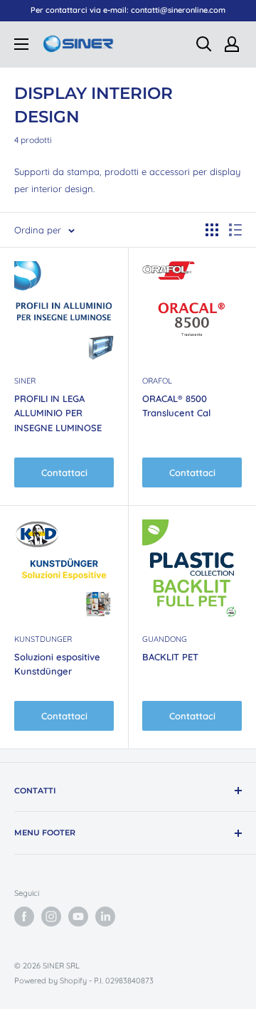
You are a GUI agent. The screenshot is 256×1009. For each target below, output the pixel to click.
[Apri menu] (21, 44)
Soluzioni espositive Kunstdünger (57, 664)
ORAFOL (157, 381)
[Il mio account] (232, 44)
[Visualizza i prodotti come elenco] (235, 229)
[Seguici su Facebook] (24, 916)
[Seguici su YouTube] (78, 916)
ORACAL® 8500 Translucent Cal (176, 405)
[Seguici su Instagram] (51, 916)
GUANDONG (164, 639)
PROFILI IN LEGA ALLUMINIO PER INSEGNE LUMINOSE (58, 413)
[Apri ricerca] (204, 44)
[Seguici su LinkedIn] (105, 916)
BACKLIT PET (170, 656)
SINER (25, 381)
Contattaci (64, 472)
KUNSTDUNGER (43, 639)
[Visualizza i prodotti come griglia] (212, 229)
